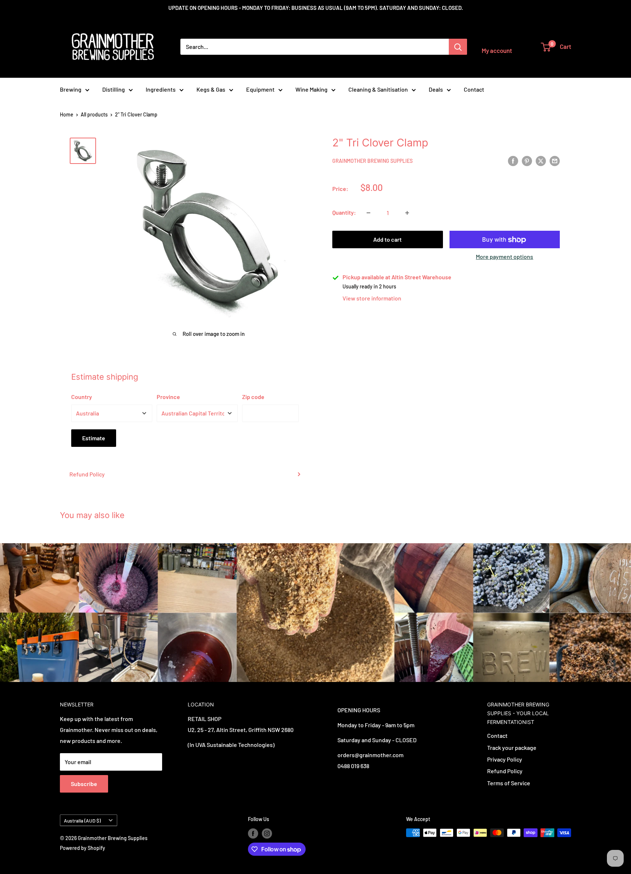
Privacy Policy (504, 759)
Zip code (253, 396)
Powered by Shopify (82, 848)
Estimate (93, 437)
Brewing (70, 89)
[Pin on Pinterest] (527, 160)
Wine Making (311, 89)
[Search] (458, 47)
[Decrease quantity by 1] (368, 213)
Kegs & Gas (210, 89)
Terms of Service (508, 782)
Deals (436, 89)
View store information (372, 298)
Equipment (260, 89)
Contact (474, 89)
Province (168, 396)
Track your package (511, 747)
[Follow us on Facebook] (253, 833)
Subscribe (84, 783)
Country (81, 396)
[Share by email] (555, 160)
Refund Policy (87, 474)
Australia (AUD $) (82, 820)
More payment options (504, 256)
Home (66, 114)
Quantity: (344, 212)
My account (497, 50)
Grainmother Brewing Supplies (372, 161)
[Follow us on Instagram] (267, 833)
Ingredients (161, 89)
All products (94, 114)
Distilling (113, 89)
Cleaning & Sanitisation (378, 89)
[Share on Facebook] (513, 160)
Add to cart (387, 239)
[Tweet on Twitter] (541, 160)
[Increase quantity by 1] (407, 213)
